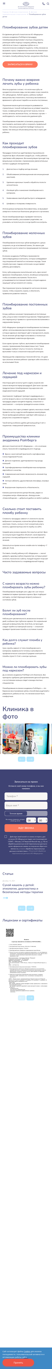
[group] (26, 890)
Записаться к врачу (20, 64)
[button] (21, 759)
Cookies (27, 1351)
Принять (18, 1362)
